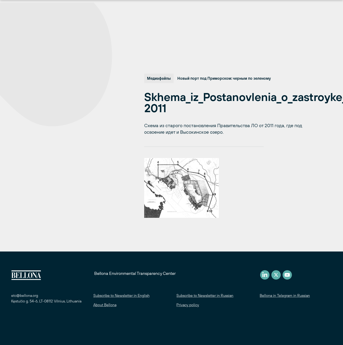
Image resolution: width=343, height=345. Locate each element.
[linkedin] (265, 275)
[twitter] (276, 275)
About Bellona (104, 305)
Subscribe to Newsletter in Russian (204, 295)
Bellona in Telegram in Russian (285, 295)
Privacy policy (187, 305)
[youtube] (287, 275)
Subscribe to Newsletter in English (121, 295)
